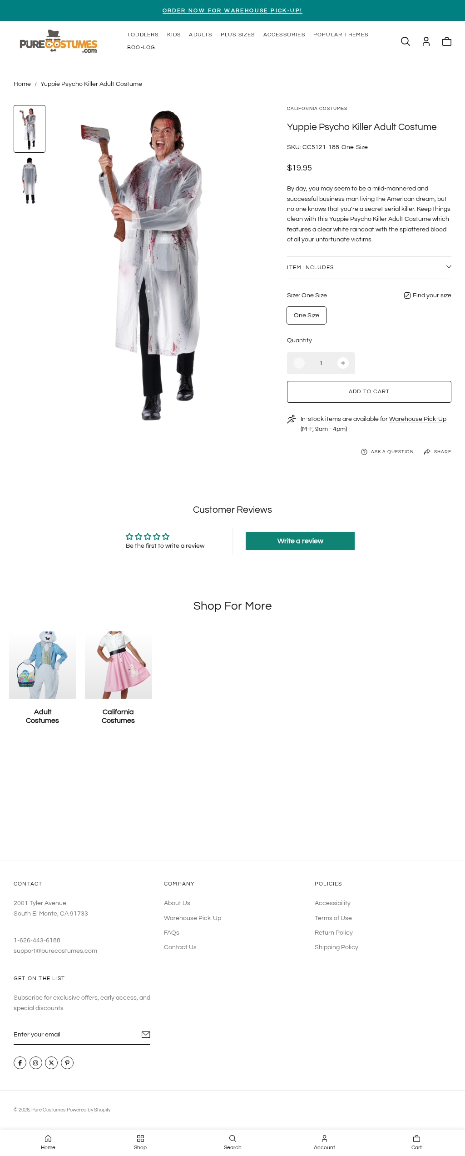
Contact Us (180, 947)
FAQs (171, 933)
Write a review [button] (300, 541)
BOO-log (141, 47)
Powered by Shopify (88, 1109)
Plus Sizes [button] (238, 35)
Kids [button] (174, 35)
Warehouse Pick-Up (417, 419)
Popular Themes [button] (341, 35)
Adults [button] (200, 35)
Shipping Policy (336, 947)
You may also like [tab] (232, 800)
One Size (306, 315)
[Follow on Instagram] (36, 1062)
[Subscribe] (146, 1034)
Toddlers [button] (143, 35)
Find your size (432, 295)
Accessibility (333, 903)
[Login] (426, 41)
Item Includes (310, 267)
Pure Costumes (48, 1109)
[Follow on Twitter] (51, 1062)
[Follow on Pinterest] (67, 1062)
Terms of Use (333, 918)
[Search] (405, 41)
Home (22, 84)
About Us (177, 903)
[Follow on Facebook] (20, 1062)
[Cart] (446, 41)
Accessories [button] (284, 35)
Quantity (299, 340)
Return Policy (334, 933)
